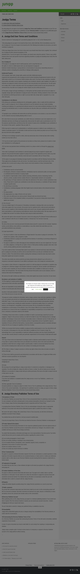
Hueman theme (17, 571)
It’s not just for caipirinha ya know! (10, 546)
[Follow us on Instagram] (75, 14)
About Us (10, 10)
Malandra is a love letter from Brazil (10, 555)
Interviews (63, 31)
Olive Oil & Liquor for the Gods (9, 549)
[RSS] (77, 14)
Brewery (62, 37)
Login (62, 20)
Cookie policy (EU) (50, 565)
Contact (15, 10)
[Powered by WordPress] (6, 571)
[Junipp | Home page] (7, 5)
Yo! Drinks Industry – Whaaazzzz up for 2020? (12, 558)
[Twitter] (71, 14)
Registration (63, 23)
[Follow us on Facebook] (73, 14)
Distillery (63, 34)
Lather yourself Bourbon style (9, 552)
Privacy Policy (29, 565)
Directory (4, 10)
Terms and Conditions (39, 565)
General (62, 40)
